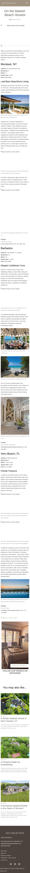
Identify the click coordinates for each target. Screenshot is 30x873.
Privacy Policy (3, 871)
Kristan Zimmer (16, 19)
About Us (3, 853)
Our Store (4, 851)
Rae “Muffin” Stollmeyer (8, 445)
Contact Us (4, 860)
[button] (27, 3)
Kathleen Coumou (6, 241)
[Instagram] (11, 864)
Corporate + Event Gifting (8, 858)
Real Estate (3, 716)
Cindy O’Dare (5, 608)
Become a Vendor (6, 855)
